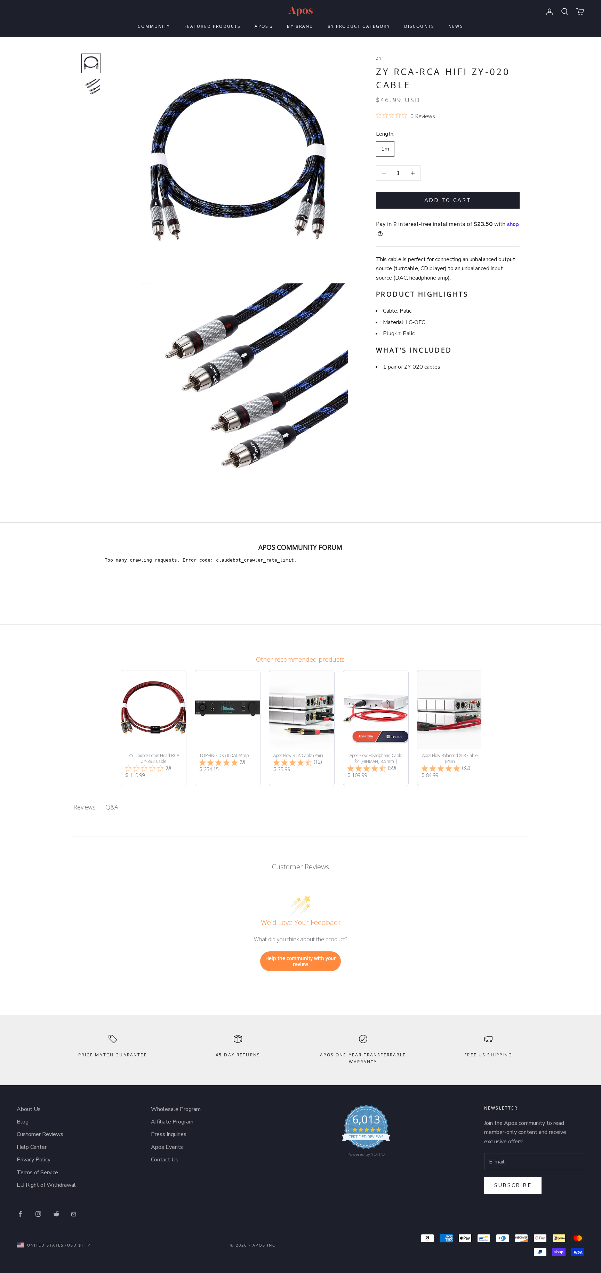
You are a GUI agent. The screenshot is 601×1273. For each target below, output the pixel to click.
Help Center (32, 1147)
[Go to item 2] (91, 88)
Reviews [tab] (84, 807)
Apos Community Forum (300, 547)
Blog (23, 1122)
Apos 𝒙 (264, 26)
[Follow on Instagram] (38, 1213)
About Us (29, 1109)
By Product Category (359, 26)
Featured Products (212, 26)
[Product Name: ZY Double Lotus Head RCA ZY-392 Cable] (153, 728)
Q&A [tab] (111, 807)
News (455, 26)
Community (154, 26)
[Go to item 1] (91, 63)
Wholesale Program (176, 1109)
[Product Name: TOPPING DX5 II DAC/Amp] (228, 728)
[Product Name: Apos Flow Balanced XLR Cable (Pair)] (450, 728)
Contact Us (164, 1159)
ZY (379, 58)
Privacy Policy (33, 1159)
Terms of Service (37, 1172)
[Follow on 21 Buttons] (74, 1213)
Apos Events (167, 1147)
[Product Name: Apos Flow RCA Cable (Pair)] (302, 728)
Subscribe (512, 1185)
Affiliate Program (172, 1122)
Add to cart (448, 200)
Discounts (419, 26)
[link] (366, 1132)
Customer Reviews (40, 1134)
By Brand (300, 26)
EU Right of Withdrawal (46, 1185)
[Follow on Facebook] (20, 1213)
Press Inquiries (168, 1134)
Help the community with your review (300, 961)
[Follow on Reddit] (56, 1213)
